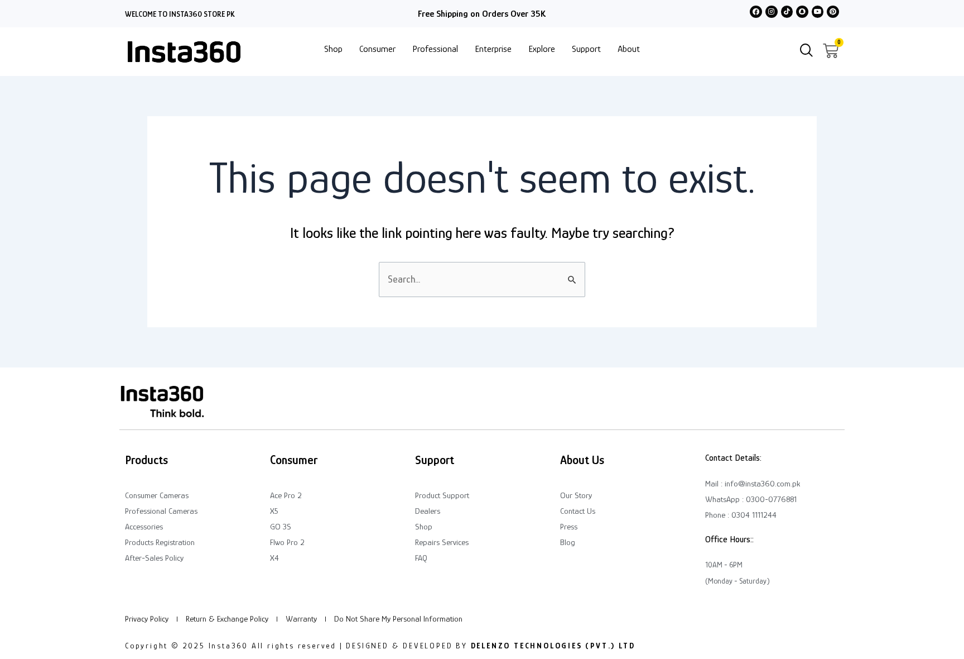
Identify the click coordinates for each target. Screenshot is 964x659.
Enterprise (493, 49)
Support (586, 49)
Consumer (377, 49)
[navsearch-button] (807, 51)
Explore (541, 49)
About (629, 49)
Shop (333, 49)
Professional (435, 49)
